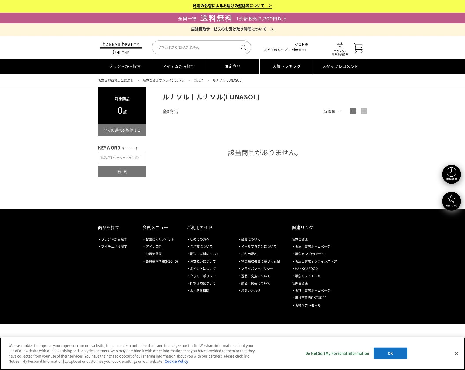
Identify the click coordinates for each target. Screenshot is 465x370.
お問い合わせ (250, 290)
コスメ (198, 80)
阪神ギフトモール (308, 305)
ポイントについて (203, 268)
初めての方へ (274, 49)
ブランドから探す (125, 66)
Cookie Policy (176, 361)
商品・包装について (255, 283)
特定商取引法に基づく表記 (260, 261)
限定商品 (232, 66)
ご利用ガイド (298, 49)
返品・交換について (255, 276)
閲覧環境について (203, 283)
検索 (243, 47)
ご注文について (201, 246)
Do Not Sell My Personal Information (337, 353)
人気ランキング (286, 66)
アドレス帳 (154, 246)
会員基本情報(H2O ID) (162, 261)
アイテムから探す (179, 66)
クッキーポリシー (203, 276)
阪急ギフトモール (308, 276)
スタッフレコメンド (340, 66)
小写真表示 (364, 111)
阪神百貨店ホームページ (312, 290)
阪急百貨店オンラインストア (164, 80)
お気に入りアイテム (160, 239)
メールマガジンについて (259, 246)
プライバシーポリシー (257, 268)
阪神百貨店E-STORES (310, 297)
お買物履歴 (154, 253)
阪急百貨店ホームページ (312, 246)
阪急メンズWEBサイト (311, 253)
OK (390, 353)
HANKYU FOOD (306, 268)
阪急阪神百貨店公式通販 (115, 80)
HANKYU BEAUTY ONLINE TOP (122, 48)
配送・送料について (204, 253)
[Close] (456, 353)
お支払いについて (203, 261)
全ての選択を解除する (122, 130)
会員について (250, 239)
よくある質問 (199, 290)
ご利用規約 (249, 253)
